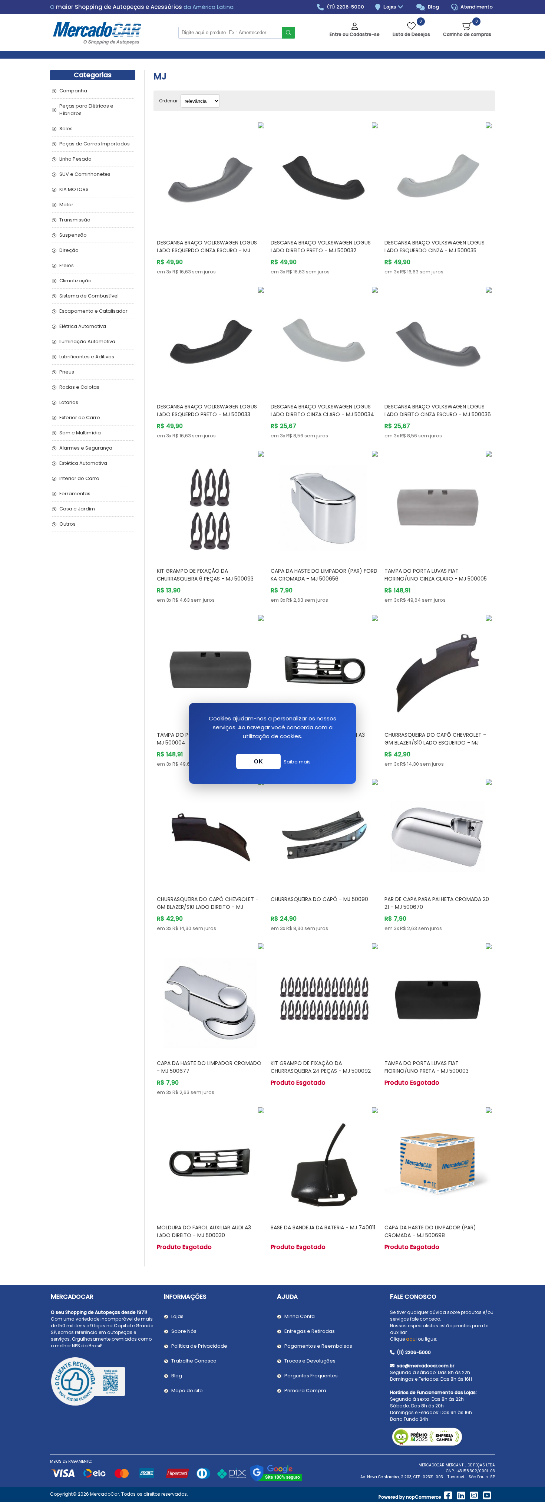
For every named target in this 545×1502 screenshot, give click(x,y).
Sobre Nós (183, 1331)
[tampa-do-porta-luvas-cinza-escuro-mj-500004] (210, 668)
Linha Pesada (75, 158)
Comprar (219, 219)
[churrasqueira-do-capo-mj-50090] (324, 832)
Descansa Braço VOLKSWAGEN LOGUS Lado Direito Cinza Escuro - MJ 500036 (437, 410)
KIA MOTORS (74, 189)
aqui (411, 1339)
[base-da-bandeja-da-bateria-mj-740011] (324, 1161)
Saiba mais (297, 761)
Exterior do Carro (79, 417)
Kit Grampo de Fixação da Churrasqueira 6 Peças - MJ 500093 (205, 574)
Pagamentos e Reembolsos (318, 1346)
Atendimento (476, 6)
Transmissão (74, 219)
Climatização (75, 280)
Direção (69, 250)
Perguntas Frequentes (311, 1375)
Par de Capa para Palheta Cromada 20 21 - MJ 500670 (436, 903)
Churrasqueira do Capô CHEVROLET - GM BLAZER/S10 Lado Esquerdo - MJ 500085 (435, 742)
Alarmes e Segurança (85, 447)
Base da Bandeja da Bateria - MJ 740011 (323, 1227)
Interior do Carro (79, 478)
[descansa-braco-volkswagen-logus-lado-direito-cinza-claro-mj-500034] (324, 340)
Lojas (390, 7)
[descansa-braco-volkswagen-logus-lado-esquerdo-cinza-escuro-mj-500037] (210, 176)
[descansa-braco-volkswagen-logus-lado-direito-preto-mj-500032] (324, 176)
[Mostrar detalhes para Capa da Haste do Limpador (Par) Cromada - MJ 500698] (438, 1161)
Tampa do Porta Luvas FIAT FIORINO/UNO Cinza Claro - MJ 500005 (435, 574)
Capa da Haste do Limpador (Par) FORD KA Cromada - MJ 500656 (324, 574)
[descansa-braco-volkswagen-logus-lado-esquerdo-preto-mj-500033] (210, 340)
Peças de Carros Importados (94, 143)
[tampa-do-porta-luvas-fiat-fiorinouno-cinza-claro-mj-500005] (438, 504)
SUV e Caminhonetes (84, 174)
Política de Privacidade (199, 1346)
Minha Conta (299, 1316)
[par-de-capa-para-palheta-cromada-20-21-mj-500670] (438, 832)
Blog (433, 6)
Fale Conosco (413, 1296)
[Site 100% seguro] (276, 1480)
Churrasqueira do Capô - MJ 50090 (319, 899)
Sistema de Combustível (89, 295)
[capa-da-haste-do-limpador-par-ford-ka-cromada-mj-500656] (324, 504)
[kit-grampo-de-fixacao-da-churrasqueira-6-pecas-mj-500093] (210, 504)
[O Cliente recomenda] (103, 1382)
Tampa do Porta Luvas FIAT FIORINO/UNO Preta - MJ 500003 (426, 1067)
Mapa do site (187, 1390)
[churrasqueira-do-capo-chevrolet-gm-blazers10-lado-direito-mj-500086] (210, 832)
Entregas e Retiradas (309, 1331)
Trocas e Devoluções (310, 1360)
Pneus (66, 371)
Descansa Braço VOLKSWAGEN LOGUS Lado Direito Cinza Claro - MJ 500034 (322, 410)
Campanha (73, 90)
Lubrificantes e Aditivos (86, 356)
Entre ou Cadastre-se (355, 34)
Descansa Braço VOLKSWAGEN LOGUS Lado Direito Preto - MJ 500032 (321, 246)
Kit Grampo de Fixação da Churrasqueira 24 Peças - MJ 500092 (321, 1067)
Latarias (68, 402)
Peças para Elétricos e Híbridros (86, 109)
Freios (66, 265)
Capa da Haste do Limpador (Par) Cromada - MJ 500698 (430, 1231)
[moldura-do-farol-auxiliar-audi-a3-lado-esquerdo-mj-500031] (324, 668)
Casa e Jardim (77, 508)
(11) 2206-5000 (345, 6)
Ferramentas (74, 493)
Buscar (288, 33)
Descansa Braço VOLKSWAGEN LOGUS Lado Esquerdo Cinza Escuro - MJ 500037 (207, 250)
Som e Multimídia (80, 432)
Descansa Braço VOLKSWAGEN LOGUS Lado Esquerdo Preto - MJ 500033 (207, 410)
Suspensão (73, 235)
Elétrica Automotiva (82, 326)
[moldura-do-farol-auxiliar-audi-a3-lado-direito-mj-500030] (210, 1161)
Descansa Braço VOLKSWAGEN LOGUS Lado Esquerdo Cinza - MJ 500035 (434, 246)
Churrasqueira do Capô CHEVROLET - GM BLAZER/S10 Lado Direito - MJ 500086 (207, 906)
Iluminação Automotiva (87, 341)
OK (258, 761)
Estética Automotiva (83, 463)
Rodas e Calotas (79, 387)
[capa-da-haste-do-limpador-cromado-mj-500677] (210, 997)
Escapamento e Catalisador (93, 311)
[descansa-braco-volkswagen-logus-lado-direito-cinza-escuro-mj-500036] (438, 340)
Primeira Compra (305, 1390)
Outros (67, 523)
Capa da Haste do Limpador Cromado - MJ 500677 (209, 1067)
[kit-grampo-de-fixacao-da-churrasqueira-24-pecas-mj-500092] (324, 997)
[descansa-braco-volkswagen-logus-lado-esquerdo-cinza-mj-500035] (438, 176)
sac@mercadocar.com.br (425, 1366)
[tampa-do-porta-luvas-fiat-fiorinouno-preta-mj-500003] (438, 997)
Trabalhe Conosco (194, 1360)
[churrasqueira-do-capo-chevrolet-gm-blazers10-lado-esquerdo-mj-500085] (438, 668)
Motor (66, 204)
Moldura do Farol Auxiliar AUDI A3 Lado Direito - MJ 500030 (204, 1231)
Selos (66, 128)
